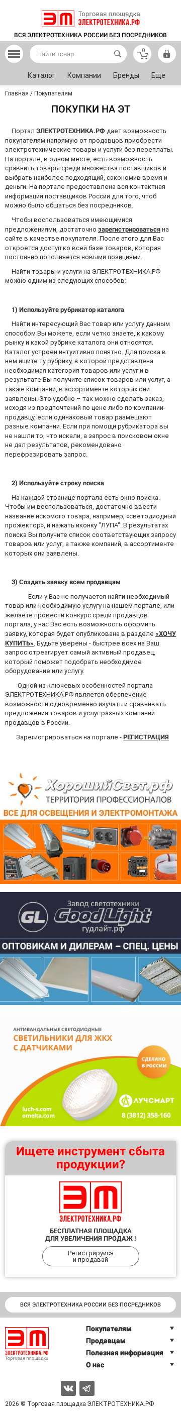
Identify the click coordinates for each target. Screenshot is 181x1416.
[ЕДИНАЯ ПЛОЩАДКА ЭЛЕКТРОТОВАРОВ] (91, 19)
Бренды (126, 75)
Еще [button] (158, 75)
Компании (84, 75)
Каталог (41, 75)
